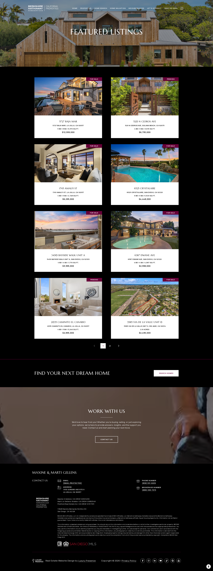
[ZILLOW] (178, 560)
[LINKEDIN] (154, 560)
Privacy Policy (129, 560)
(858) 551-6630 (149, 483)
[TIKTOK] (166, 560)
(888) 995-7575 (149, 490)
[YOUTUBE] (160, 560)
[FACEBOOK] (142, 560)
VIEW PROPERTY (68, 107)
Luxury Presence (87, 560)
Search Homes (166, 373)
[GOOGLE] (172, 560)
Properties (86, 8)
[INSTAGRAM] (148, 560)
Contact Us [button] (107, 439)
